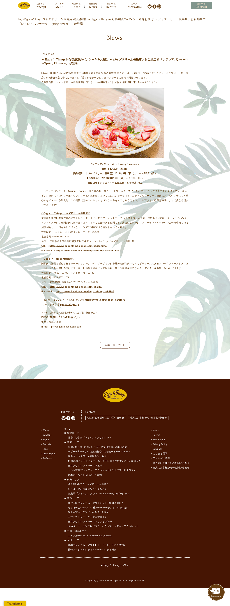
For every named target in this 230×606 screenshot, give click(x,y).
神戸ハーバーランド (104, 507)
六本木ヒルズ (75, 475)
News (93, 6)
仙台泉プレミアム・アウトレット (93, 437)
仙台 (70, 437)
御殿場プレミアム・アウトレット (86, 493)
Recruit (111, 6)
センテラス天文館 (114, 545)
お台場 (78, 447)
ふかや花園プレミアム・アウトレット (89, 470)
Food (45, 449)
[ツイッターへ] (150, 6)
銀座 (86, 447)
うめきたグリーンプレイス (82, 526)
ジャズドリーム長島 (95, 484)
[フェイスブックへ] (154, 6)
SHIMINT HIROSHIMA (100, 535)
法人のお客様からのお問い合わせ (148, 417)
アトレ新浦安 (131, 461)
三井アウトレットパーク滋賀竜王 (86, 517)
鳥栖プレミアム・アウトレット (85, 545)
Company (157, 449)
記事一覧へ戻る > (115, 345)
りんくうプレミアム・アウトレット (119, 526)
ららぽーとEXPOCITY (79, 507)
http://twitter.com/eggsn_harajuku (105, 299)
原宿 (70, 447)
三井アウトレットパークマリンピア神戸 (90, 521)
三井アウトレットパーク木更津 (85, 465)
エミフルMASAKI (77, 535)
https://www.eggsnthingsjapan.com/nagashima (78, 246)
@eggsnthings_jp (68, 304)
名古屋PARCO (75, 484)
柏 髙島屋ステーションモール (84, 461)
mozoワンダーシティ (118, 493)
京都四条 (122, 507)
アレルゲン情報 (161, 458)
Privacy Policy (160, 444)
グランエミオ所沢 (112, 461)
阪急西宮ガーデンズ (79, 512)
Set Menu (47, 458)
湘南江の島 (121, 447)
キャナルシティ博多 (106, 549)
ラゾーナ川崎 (75, 451)
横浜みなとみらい (99, 456)
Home (46, 430)
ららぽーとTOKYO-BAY (116, 451)
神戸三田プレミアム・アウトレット (87, 503)
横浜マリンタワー (78, 456)
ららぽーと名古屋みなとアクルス (86, 489)
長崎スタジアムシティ (80, 549)
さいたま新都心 (93, 451)
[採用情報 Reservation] (201, 5)
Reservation (134, 6)
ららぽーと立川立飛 (102, 447)
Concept (40, 6)
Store (76, 6)
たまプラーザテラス (123, 470)
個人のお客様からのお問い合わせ (105, 417)
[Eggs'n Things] (24, 6)
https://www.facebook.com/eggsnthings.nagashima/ (87, 250)
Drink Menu (49, 453)
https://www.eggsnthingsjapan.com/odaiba (75, 287)
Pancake (47, 444)
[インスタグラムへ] (159, 6)
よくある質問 (160, 453)
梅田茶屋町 (115, 503)
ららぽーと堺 (99, 512)
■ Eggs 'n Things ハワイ (115, 565)
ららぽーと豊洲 (93, 475)
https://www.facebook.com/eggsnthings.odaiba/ (85, 291)
